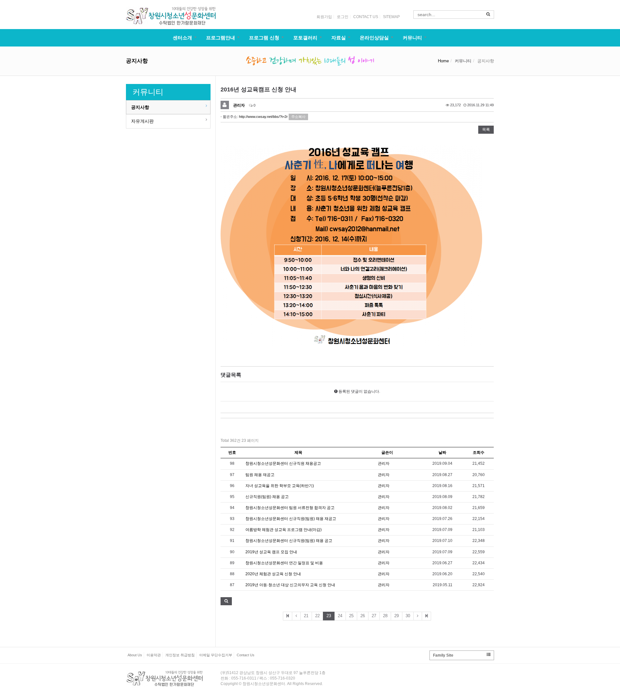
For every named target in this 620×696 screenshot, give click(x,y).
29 (396, 615)
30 (408, 615)
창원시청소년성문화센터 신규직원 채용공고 (283, 463)
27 (374, 615)
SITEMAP (391, 17)
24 (340, 615)
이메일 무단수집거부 (215, 655)
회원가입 (324, 17)
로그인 (342, 17)
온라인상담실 (374, 37)
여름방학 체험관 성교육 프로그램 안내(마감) (283, 529)
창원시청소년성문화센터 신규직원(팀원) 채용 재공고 (290, 518)
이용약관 (154, 655)
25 (351, 615)
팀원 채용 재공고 (259, 475)
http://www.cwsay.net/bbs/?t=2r (263, 117)
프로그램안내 (220, 37)
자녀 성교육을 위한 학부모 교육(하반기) (279, 485)
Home (443, 60)
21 (306, 615)
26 (362, 615)
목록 (486, 129)
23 (328, 615)
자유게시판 (142, 121)
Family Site (443, 655)
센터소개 (182, 37)
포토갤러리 (305, 37)
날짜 (442, 452)
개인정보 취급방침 (180, 655)
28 (385, 615)
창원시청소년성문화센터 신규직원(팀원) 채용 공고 (288, 540)
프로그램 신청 (264, 37)
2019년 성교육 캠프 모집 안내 (271, 552)
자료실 (338, 37)
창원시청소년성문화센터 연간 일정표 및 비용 (284, 563)
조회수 (478, 452)
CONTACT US (365, 17)
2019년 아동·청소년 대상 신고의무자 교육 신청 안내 (290, 585)
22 (317, 615)
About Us (135, 655)
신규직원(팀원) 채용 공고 (267, 496)
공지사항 (140, 107)
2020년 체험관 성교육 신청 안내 (273, 574)
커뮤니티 (412, 37)
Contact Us (245, 655)
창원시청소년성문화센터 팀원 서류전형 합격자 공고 (290, 507)
